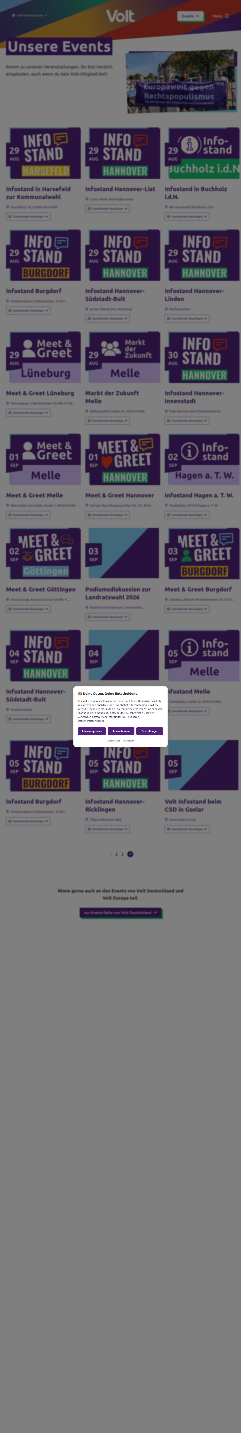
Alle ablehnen (121, 730)
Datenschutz (113, 740)
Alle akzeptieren (92, 730)
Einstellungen (149, 730)
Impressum (128, 740)
